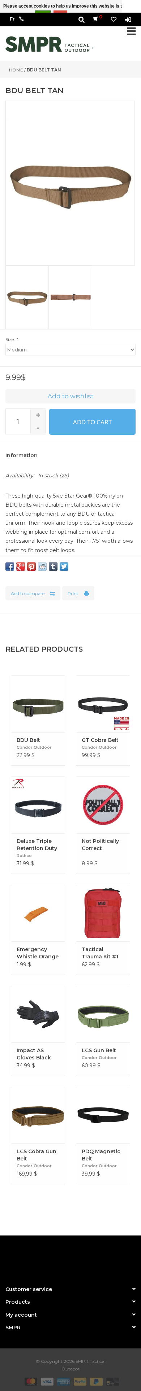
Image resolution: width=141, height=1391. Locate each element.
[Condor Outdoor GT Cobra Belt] (103, 703)
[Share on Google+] (20, 566)
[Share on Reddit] (42, 566)
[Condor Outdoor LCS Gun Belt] (103, 1014)
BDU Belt (28, 740)
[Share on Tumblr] (53, 566)
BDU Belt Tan (44, 70)
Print (73, 593)
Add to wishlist (71, 396)
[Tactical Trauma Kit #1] (103, 913)
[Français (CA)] (12, 19)
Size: (11, 339)
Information (21, 455)
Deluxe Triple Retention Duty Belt (37, 845)
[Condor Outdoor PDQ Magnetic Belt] (103, 1115)
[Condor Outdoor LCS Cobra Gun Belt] (38, 1115)
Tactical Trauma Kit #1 (100, 953)
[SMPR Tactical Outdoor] (49, 44)
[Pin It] (31, 566)
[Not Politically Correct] (103, 805)
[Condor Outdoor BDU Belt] (38, 703)
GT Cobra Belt (100, 740)
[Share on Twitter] (64, 566)
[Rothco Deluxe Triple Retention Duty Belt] (38, 805)
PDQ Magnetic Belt (101, 1155)
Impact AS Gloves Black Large (34, 1054)
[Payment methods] (30, 1381)
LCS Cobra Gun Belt (36, 1155)
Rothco (24, 855)
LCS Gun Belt (99, 1050)
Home (16, 70)
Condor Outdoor (34, 747)
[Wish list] (113, 19)
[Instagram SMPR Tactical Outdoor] (83, 1257)
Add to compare (27, 593)
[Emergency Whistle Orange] (38, 913)
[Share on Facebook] (9, 566)
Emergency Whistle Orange (38, 953)
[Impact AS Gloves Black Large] (38, 1014)
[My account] (128, 19)
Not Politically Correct (100, 845)
